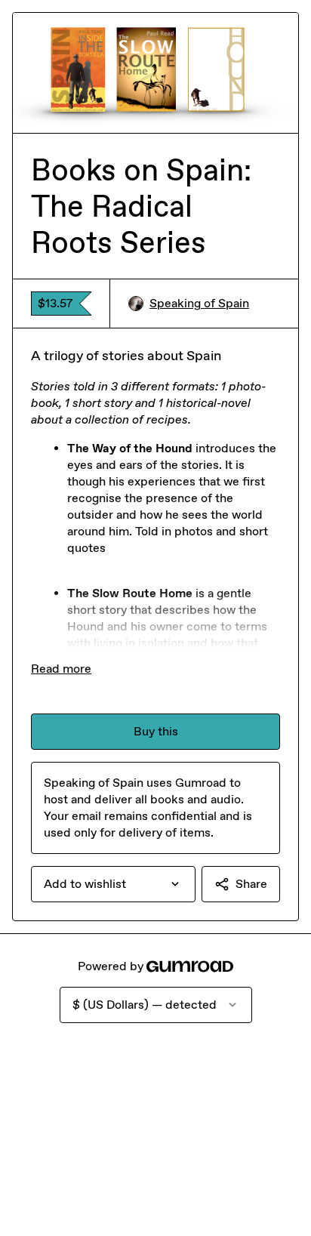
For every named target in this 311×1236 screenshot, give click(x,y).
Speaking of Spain (199, 303)
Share (251, 884)
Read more (61, 668)
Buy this (156, 731)
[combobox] (113, 884)
